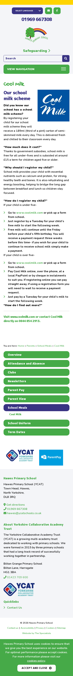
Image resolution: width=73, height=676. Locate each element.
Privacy (40, 628)
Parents (31, 345)
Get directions (15, 505)
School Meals (44, 345)
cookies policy (36, 661)
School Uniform (19, 423)
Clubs (12, 372)
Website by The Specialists (36, 633)
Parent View (17, 399)
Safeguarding (35, 50)
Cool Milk (15, 414)
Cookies (50, 628)
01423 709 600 (17, 577)
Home (21, 345)
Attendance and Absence (26, 363)
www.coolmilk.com (29, 213)
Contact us (12, 628)
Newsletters (17, 381)
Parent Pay (16, 390)
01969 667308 (36, 19)
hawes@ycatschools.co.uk (23, 513)
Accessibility (27, 628)
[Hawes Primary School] (36, 34)
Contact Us (14, 608)
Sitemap (61, 628)
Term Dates (16, 432)
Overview (14, 355)
